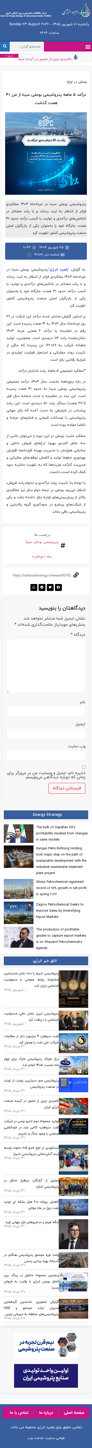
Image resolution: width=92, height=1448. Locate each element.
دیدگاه (78, 635)
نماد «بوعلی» (42, 556)
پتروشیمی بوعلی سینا (42, 542)
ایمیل (80, 724)
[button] (88, 47)
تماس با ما (19, 1413)
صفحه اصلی (74, 1413)
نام (82, 702)
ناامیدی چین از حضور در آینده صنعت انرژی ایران (39, 59)
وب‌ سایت (76, 746)
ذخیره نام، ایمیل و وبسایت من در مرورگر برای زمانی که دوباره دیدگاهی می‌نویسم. (46, 775)
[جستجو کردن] (5, 47)
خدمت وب (35, 1438)
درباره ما (46, 1413)
